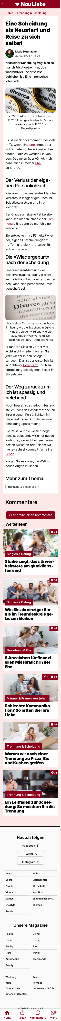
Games (9, 898)
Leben (9, 454)
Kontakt (37, 982)
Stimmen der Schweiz (45, 898)
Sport (8, 879)
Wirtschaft (39, 886)
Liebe (8, 940)
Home (9, 13)
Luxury (37, 940)
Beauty (9, 965)
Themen (37, 904)
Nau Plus (38, 892)
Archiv (9, 911)
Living (36, 933)
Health (9, 933)
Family (9, 946)
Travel (36, 952)
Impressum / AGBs (43, 988)
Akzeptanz (30, 365)
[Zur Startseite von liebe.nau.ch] (30, 4)
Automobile (12, 958)
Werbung (10, 977)
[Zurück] (2, 4)
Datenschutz (12, 988)
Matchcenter (40, 879)
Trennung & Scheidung (32, 13)
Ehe (32, 144)
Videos (9, 892)
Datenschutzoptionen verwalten (17, 993)
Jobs (8, 982)
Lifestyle (10, 904)
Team (36, 977)
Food (35, 946)
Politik (36, 873)
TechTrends (39, 958)
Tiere (8, 952)
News (8, 873)
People (9, 886)
